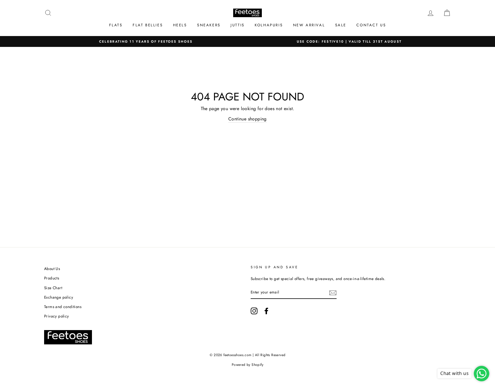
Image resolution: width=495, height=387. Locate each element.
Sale (340, 25)
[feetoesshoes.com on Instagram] (254, 310)
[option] (145, 41)
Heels (180, 25)
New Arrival (309, 25)
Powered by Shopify (247, 364)
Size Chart (53, 288)
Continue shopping (247, 119)
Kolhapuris (269, 25)
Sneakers (209, 25)
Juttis (238, 25)
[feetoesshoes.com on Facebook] (266, 310)
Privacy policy (56, 316)
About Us (52, 268)
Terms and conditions (62, 306)
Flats (116, 25)
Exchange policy (58, 297)
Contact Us (371, 25)
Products (51, 278)
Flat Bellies (148, 25)
